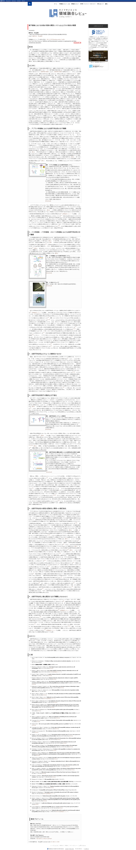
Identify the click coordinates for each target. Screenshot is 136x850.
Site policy (71, 848)
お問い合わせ (82, 845)
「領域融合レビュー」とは (64, 3)
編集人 (106, 3)
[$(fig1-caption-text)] (37, 175)
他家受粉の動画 (45, 71)
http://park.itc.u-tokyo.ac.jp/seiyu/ (44, 838)
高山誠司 (40, 36)
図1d (48, 210)
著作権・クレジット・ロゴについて (87, 3)
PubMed (51, 668)
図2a (50, 240)
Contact (19, 0)
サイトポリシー (73, 845)
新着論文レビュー (75, 3)
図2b (56, 253)
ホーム (55, 3)
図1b (72, 157)
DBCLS (61, 845)
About (23, 0)
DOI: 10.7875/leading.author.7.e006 (56, 39)
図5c (76, 546)
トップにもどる (54, 845)
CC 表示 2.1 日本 (55, 841)
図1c (43, 160)
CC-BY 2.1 (86, 848)
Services (14, 0)
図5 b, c (67, 538)
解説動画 (97, 62)
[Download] (48, 201)
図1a (33, 152)
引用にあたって (100, 3)
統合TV (92, 62)
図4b (42, 435)
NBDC (66, 845)
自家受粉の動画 (58, 71)
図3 (50, 242)
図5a (35, 445)
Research (8, 0)
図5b (71, 550)
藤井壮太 (35, 36)
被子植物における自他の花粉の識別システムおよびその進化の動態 (52, 25)
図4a (33, 406)
